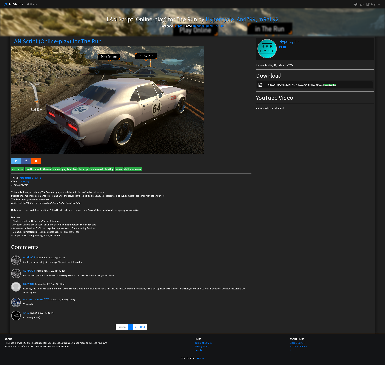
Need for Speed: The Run (208, 26)
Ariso (26, 312)
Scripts (178, 26)
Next (142, 326)
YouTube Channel (298, 346)
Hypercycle (289, 41)
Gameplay (24, 181)
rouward (28, 284)
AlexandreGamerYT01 (37, 299)
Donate (198, 349)
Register (375, 4)
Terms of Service (203, 342)
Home (33, 4)
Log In (360, 4)
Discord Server (297, 342)
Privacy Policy (202, 346)
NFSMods (15, 4)
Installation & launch (30, 177)
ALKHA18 (29, 257)
